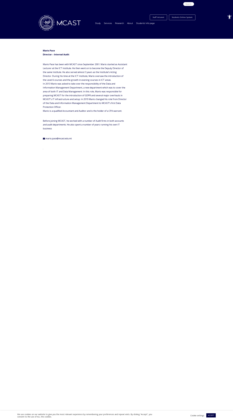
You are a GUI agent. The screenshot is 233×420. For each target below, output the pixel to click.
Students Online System (182, 17)
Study (98, 23)
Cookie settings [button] (197, 415)
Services (108, 23)
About (130, 23)
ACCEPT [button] (211, 415)
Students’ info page (145, 23)
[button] (229, 16)
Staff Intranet (158, 17)
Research (119, 23)
